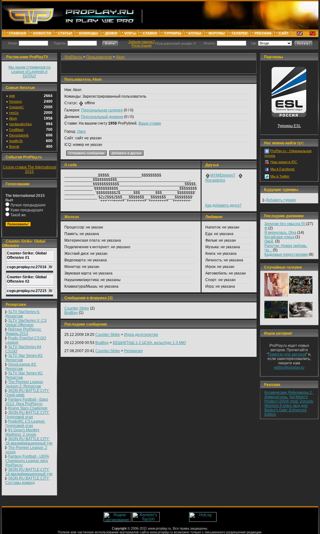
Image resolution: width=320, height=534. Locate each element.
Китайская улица (279, 237)
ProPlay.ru (73, 57)
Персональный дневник (102, 117)
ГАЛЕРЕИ (240, 33)
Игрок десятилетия (141, 334)
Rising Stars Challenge (28, 408)
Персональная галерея (102, 110)
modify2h (16, 141)
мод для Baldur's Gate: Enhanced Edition (286, 410)
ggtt (12, 96)
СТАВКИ (150, 33)
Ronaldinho (215, 180)
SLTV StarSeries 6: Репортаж (22, 314)
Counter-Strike (76, 308)
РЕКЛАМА (263, 33)
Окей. (269, 241)
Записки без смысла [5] (285, 224)
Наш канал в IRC (283, 162)
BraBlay (71, 313)
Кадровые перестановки (286, 254)
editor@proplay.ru (289, 367)
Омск (81, 131)
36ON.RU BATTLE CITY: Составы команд (27, 480)
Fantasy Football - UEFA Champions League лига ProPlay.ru (27, 460)
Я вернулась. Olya (280, 232)
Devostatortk (19, 135)
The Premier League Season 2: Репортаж (24, 384)
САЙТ (283, 33)
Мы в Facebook (282, 169)
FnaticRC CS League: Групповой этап (25, 423)
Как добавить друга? (223, 205)
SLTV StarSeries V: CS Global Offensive (26, 322)
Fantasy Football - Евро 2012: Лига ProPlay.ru (26, 401)
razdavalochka (20, 124)
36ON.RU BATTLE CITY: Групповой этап (27, 414)
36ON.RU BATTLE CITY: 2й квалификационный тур (28, 441)
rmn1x (14, 113)
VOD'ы (130, 33)
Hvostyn (15, 101)
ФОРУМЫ (216, 33)
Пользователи (99, 57)
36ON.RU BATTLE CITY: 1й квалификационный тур (28, 471)
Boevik (14, 146)
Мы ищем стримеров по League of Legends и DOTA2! (29, 71)
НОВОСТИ (42, 33)
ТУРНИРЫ (172, 33)
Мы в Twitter (279, 176)
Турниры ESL (289, 126)
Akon (13, 118)
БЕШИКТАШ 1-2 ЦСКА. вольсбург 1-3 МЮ (149, 343)
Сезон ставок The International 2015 (29, 169)
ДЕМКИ (111, 33)
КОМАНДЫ (88, 33)
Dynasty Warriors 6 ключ (288, 403)
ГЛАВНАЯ (17, 33)
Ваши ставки (149, 123)
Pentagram (133, 351)
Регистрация (142, 45)
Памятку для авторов (287, 354)
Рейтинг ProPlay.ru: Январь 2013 (23, 331)
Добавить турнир (281, 200)
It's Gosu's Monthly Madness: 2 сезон (22, 432)
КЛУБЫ (194, 33)
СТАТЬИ (65, 33)
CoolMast (16, 129)
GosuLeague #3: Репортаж (21, 366)
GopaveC (16, 107)
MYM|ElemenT (222, 175)
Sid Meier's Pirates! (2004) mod (286, 399)
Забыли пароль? (141, 42)
